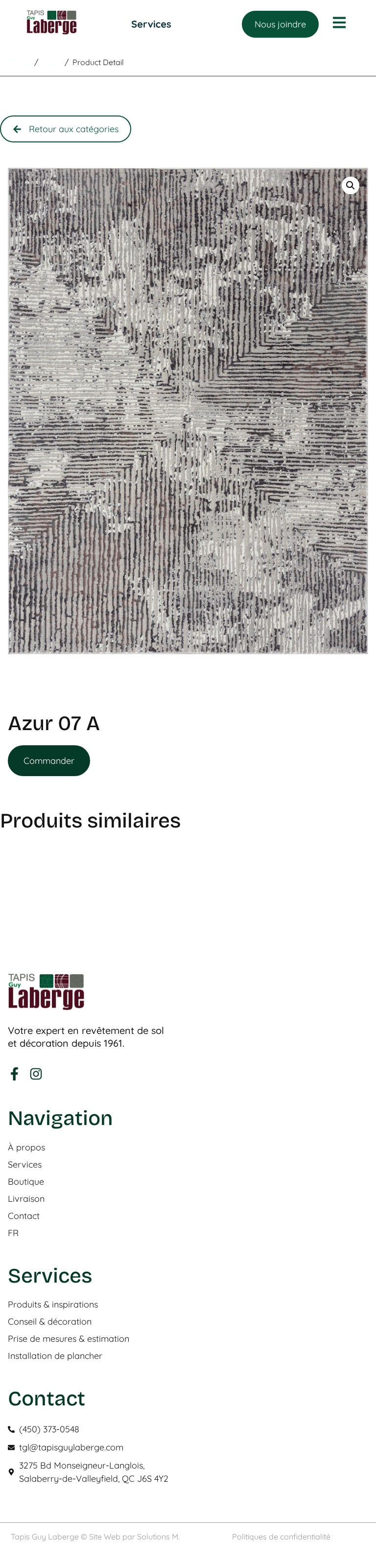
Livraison (26, 1199)
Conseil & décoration (50, 1322)
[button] (350, 185)
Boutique (26, 1182)
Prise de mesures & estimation (68, 1339)
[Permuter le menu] (151, 24)
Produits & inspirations (53, 1304)
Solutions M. (158, 1536)
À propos (26, 1147)
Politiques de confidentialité (281, 1536)
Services (25, 1165)
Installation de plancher (55, 1356)
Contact (24, 1216)
